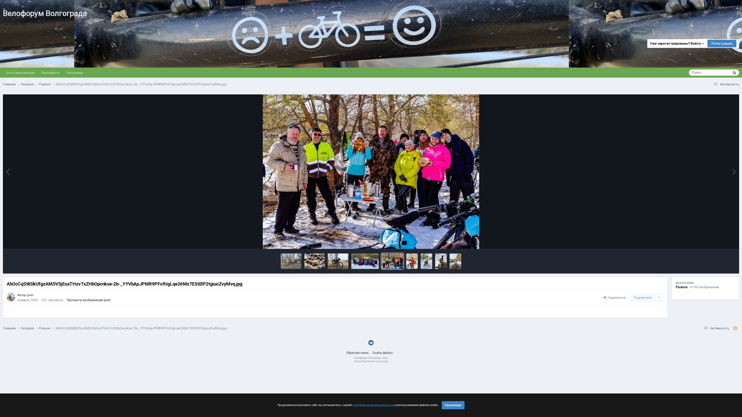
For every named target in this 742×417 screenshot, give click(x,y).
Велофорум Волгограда (45, 13)
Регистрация (721, 43)
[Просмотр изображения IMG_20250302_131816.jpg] (455, 261)
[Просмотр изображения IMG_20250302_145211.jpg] (412, 261)
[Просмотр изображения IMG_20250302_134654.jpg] (426, 261)
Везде (721, 72)
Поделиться (615, 297)
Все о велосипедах (20, 73)
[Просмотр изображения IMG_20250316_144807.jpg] (314, 261)
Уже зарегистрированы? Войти (676, 43)
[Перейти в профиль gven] (11, 297)
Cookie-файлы (382, 353)
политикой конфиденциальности (373, 405)
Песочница (74, 73)
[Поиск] (734, 73)
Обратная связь (357, 353)
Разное (682, 287)
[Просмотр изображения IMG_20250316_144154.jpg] (338, 261)
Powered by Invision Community (371, 361)
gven (30, 295)
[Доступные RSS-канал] (735, 328)
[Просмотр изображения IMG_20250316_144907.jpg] (291, 261)
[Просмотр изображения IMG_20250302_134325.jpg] (441, 261)
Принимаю (453, 405)
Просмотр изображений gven (89, 300)
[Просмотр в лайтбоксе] (371, 171)
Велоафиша (50, 73)
